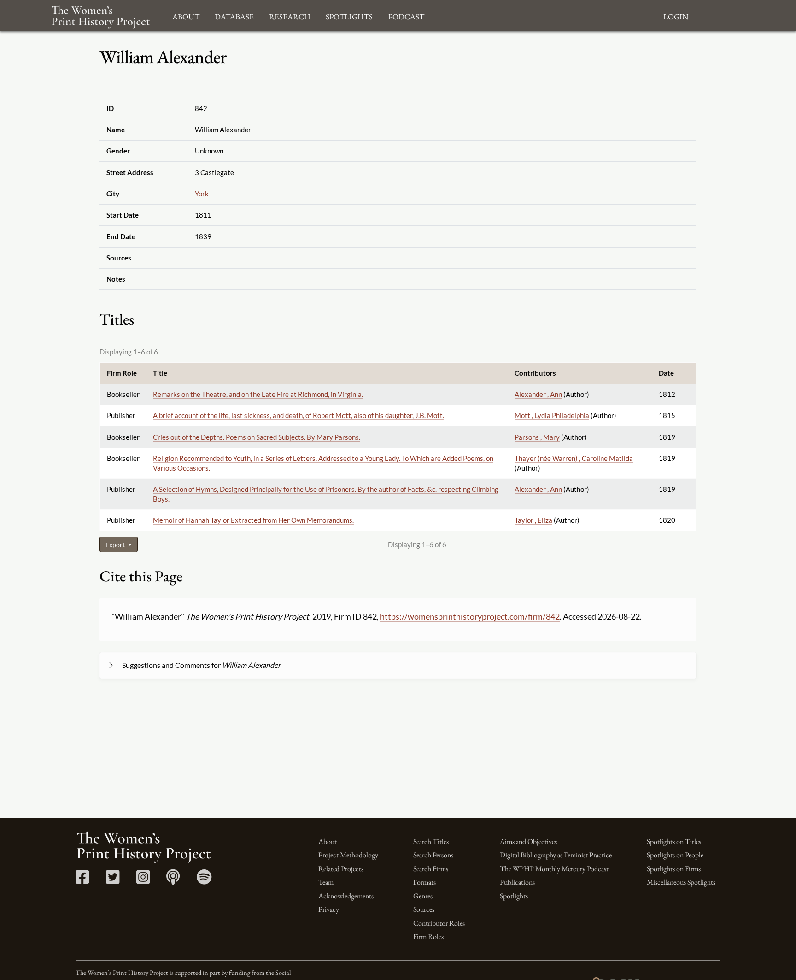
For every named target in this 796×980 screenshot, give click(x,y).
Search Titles (431, 841)
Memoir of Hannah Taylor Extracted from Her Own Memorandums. (253, 520)
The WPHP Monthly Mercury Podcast (554, 869)
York (202, 193)
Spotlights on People (675, 855)
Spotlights (514, 896)
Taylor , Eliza (533, 520)
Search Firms (430, 869)
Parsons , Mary (537, 437)
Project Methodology (348, 855)
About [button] (185, 15)
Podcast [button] (406, 15)
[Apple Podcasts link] (173, 880)
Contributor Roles (439, 923)
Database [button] (234, 15)
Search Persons (433, 855)
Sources (423, 909)
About (327, 841)
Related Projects (340, 869)
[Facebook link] (82, 880)
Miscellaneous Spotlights (681, 882)
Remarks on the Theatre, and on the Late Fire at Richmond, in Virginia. (258, 394)
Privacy (328, 909)
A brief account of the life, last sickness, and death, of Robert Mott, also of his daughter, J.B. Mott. (298, 415)
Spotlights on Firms (674, 869)
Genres (423, 896)
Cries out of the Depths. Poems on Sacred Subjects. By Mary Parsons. (256, 437)
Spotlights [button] (349, 15)
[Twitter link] (112, 880)
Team (326, 882)
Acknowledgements (346, 896)
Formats (424, 882)
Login (675, 15)
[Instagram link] (143, 880)
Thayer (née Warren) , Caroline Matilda (574, 458)
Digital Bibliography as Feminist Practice (556, 855)
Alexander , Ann (538, 394)
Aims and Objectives (528, 841)
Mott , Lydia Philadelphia (552, 415)
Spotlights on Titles (674, 841)
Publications (517, 882)
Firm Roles (428, 936)
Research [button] (289, 15)
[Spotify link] (204, 880)
